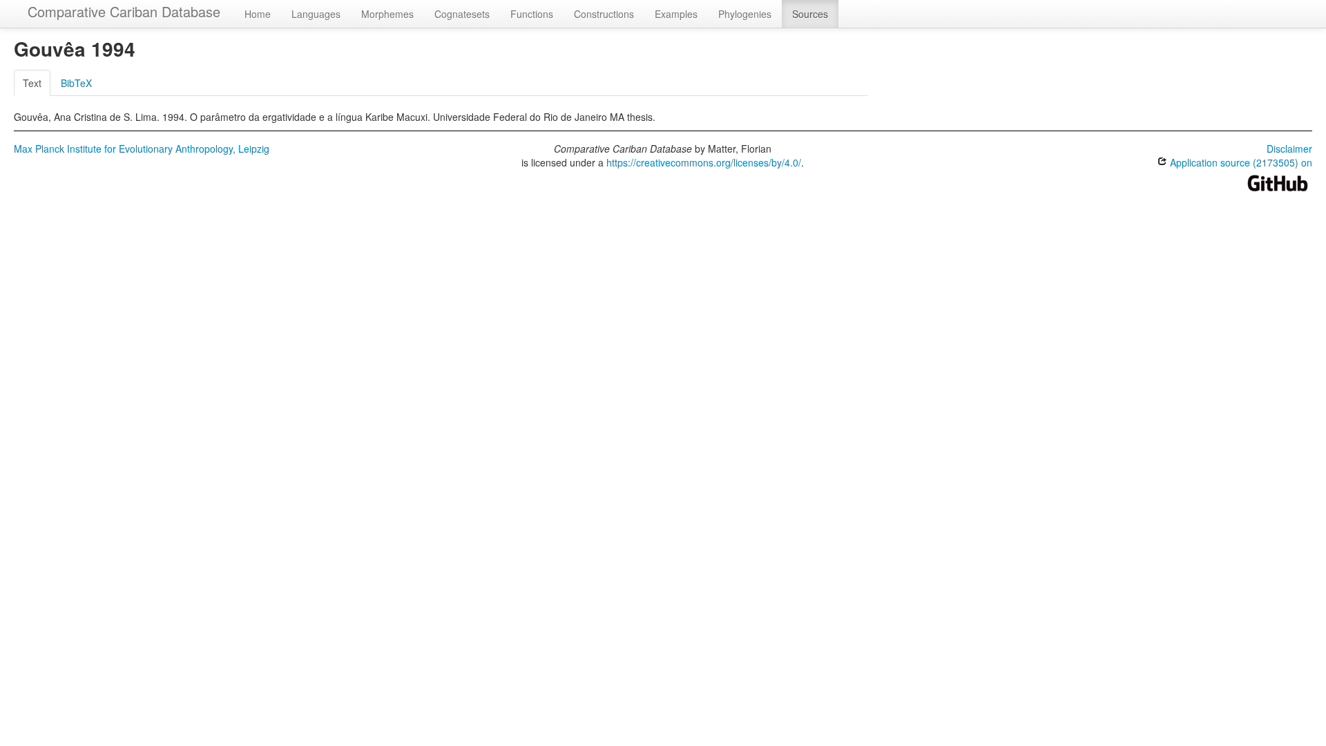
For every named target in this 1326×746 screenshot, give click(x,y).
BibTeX (76, 83)
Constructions (604, 14)
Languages (315, 14)
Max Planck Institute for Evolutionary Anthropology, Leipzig (141, 148)
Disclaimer (1289, 148)
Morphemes (387, 14)
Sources (810, 14)
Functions (531, 14)
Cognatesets (462, 14)
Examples (676, 14)
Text (32, 83)
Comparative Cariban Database (124, 11)
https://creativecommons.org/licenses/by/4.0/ (703, 162)
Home (257, 14)
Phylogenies (744, 14)
